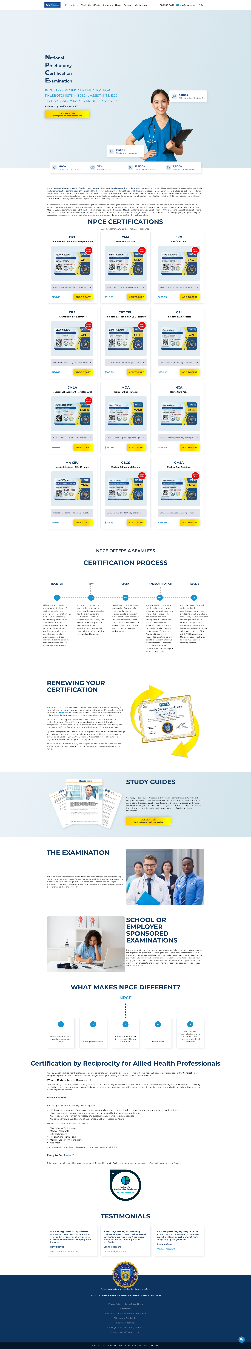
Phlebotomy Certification (125, 1318)
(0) (202, 5)
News (118, 5)
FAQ (138, 1332)
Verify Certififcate (90, 5)
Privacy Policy (114, 1304)
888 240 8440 (165, 5)
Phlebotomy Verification (121, 1332)
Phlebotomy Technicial (125, 1323)
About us (108, 5)
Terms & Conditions (134, 1304)
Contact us (141, 5)
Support (128, 5)
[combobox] (72, 287)
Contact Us (125, 1308)
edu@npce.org (185, 5)
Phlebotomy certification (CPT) (61, 106)
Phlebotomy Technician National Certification (125, 1313)
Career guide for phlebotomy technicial (125, 1327)
